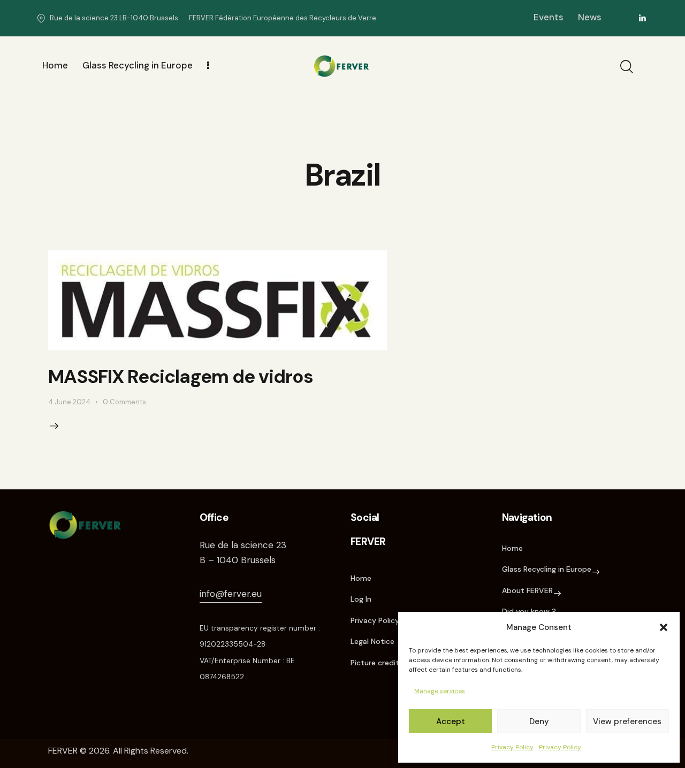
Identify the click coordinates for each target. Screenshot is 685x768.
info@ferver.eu (231, 594)
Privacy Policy (512, 747)
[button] (663, 627)
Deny (539, 721)
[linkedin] (643, 18)
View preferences (627, 721)
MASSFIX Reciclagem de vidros (180, 376)
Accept (450, 721)
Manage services (439, 691)
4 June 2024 (69, 401)
